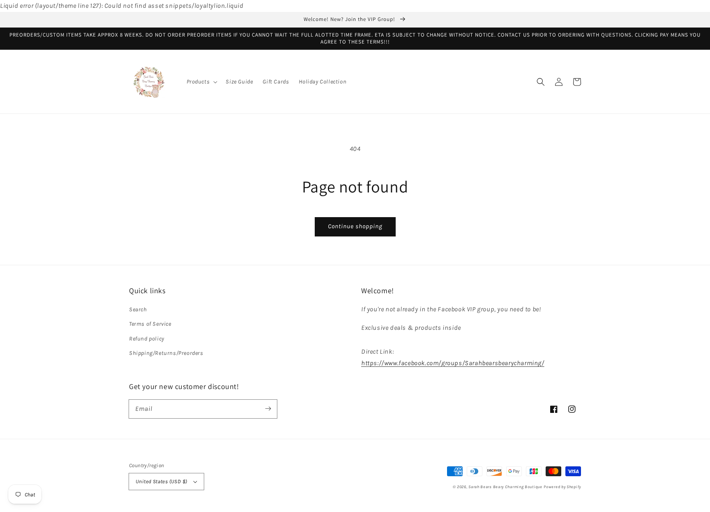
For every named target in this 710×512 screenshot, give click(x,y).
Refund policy (146, 338)
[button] (201, 81)
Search (138, 309)
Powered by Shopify (562, 486)
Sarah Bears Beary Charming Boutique (505, 486)
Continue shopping (355, 226)
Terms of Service (150, 323)
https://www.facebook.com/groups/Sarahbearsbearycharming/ (452, 363)
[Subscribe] (268, 409)
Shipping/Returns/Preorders (166, 353)
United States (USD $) (161, 481)
